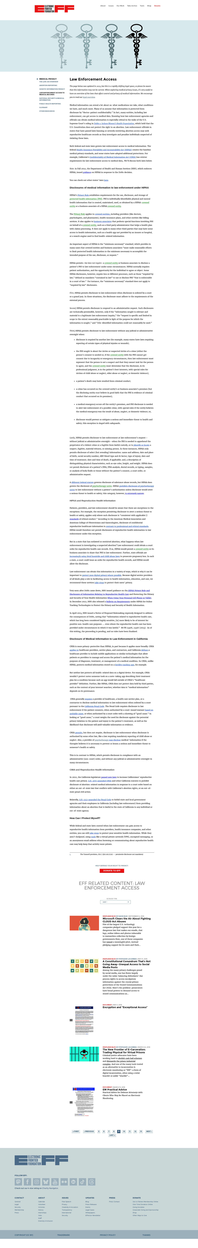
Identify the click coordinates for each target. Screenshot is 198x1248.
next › (149, 1131)
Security (18, 1207)
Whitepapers (90, 1212)
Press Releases (91, 1204)
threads (91, 1182)
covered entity (114, 206)
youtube (55, 1182)
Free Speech (66, 1201)
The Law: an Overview (48, 82)
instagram (36, 1182)
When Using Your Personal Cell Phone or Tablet (129, 598)
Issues (111, 6)
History (40, 1210)
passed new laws (109, 777)
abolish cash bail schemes (130, 1058)
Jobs (40, 1215)
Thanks (146, 1235)
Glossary (43, 107)
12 (135, 1131)
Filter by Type (112, 898)
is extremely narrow (134, 493)
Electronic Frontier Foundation (54, 10)
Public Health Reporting (50, 104)
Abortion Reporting (48, 85)
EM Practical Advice (115, 1089)
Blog (87, 1201)
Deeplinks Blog (109, 916)
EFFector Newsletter (92, 1215)
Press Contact (114, 1201)
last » (112, 1135)
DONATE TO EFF (111, 870)
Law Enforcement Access (114, 885)
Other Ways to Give (140, 1215)
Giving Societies (138, 1207)
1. (70, 854)
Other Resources (47, 111)
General (17, 1201)
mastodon (18, 1182)
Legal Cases (89, 1210)
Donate (157, 6)
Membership (19, 1210)
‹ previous (89, 1131)
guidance (87, 172)
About (103, 6)
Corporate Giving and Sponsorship (145, 1210)
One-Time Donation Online (143, 1204)
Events (87, 1207)
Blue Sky (46, 1182)
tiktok (82, 1182)
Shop (149, 6)
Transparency (67, 1210)
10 (124, 1131)
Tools (142, 6)
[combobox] (115, 902)
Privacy (64, 1204)
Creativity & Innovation (70, 1207)
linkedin (73, 1182)
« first (76, 1131)
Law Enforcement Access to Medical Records (52, 93)
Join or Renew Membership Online (145, 1201)
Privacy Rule (79, 214)
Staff (40, 1218)
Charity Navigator (50, 1188)
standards (74, 519)
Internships (42, 1212)
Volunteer (41, 1204)
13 (141, 1131)
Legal (17, 1204)
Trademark (63, 1235)
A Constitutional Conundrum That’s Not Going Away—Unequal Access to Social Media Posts (127, 964)
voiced (109, 942)
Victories (41, 1207)
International (66, 1212)
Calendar (41, 1201)
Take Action (132, 6)
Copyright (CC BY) (24, 1235)
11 (129, 1131)
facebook (27, 1182)
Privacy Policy (108, 1235)
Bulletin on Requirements (118, 601)
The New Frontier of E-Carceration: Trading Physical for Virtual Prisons (124, 1051)
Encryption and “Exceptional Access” (125, 1007)
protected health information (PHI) (86, 199)
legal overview (89, 97)
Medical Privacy (48, 79)
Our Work (120, 6)
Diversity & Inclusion (45, 1221)
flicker (64, 1182)
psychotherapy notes (102, 486)
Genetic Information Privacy (52, 89)
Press (17, 1212)
